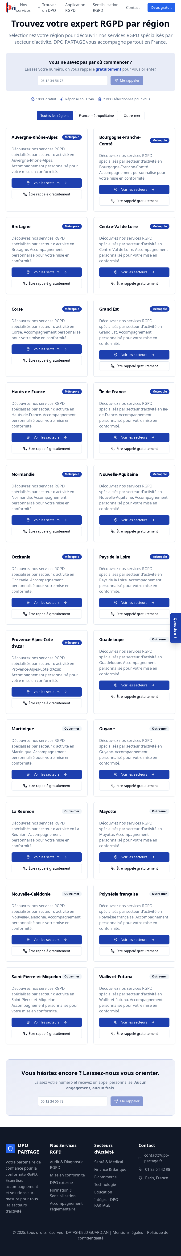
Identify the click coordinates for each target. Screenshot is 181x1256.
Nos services (23, 7)
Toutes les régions (55, 115)
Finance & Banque (110, 1169)
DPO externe (61, 1182)
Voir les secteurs (47, 183)
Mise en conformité (67, 1175)
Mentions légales (128, 1232)
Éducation (103, 1192)
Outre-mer (132, 115)
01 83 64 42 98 (157, 1169)
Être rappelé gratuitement (49, 194)
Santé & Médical (108, 1161)
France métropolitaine (96, 115)
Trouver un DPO (49, 7)
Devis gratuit (161, 7)
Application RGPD (75, 7)
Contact (133, 7)
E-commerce (105, 1177)
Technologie (105, 1184)
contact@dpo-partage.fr (156, 1158)
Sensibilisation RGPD (106, 7)
